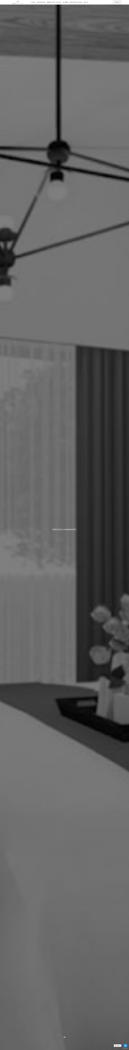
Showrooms (41, 2)
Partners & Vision (75, 2)
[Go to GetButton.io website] (125, 1048)
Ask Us (86, 2)
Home (33, 2)
